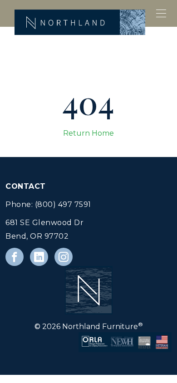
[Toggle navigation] (161, 13)
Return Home (88, 133)
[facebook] (14, 257)
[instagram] (63, 257)
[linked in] (39, 257)
